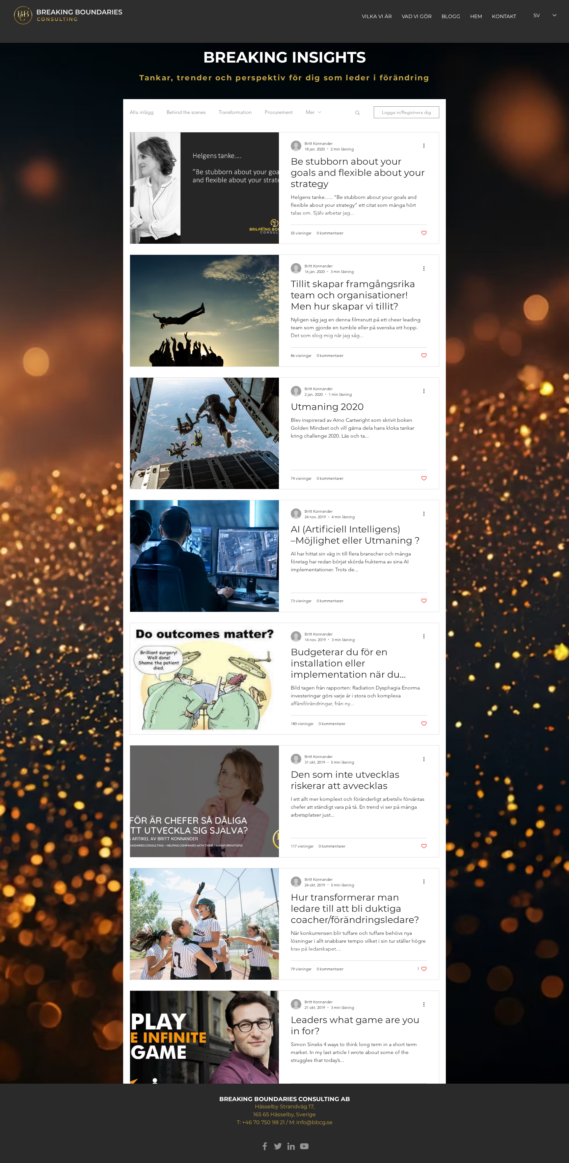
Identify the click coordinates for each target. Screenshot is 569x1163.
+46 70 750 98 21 (263, 1122)
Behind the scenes (186, 112)
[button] (357, 113)
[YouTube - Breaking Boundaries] (304, 1146)
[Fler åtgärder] (426, 146)
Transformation (235, 112)
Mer (310, 112)
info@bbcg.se (314, 1122)
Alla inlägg (141, 112)
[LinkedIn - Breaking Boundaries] (291, 1146)
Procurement (279, 112)
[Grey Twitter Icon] (278, 1146)
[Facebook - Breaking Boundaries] (264, 1146)
